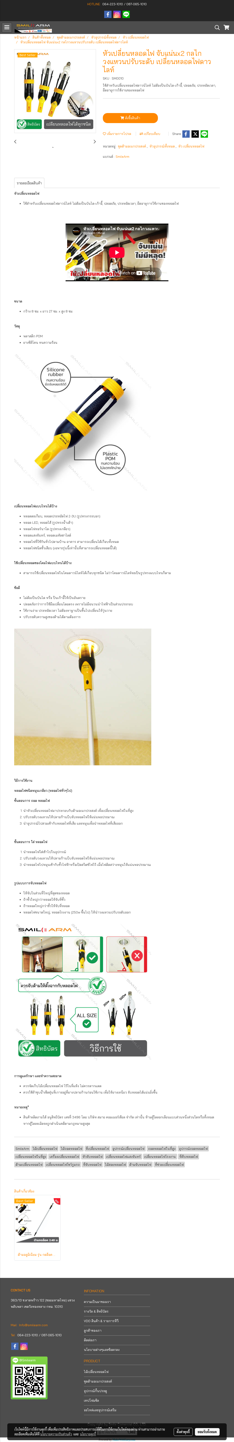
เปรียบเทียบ (151, 134)
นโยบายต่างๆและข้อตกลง (102, 1350)
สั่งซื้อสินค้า (132, 118)
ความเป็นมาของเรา (97, 1302)
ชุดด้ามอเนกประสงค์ (132, 146)
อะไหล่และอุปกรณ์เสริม (100, 1410)
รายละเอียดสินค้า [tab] (29, 183)
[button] (215, 27)
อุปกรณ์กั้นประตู (95, 1391)
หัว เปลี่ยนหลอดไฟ (191, 146)
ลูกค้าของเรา (92, 1330)
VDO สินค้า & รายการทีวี (101, 1321)
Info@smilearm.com (33, 1325)
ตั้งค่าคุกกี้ (183, 1432)
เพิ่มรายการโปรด (118, 134)
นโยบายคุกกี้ (88, 1434)
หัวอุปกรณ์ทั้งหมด (162, 146)
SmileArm (122, 157)
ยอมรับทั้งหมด (207, 1432)
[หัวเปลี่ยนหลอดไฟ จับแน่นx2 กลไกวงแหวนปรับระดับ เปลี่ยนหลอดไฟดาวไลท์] (55, 91)
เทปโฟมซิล (91, 1400)
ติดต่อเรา (90, 1340)
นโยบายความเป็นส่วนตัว (56, 1434)
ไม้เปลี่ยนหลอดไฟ (96, 1372)
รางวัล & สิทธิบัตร (96, 1311)
